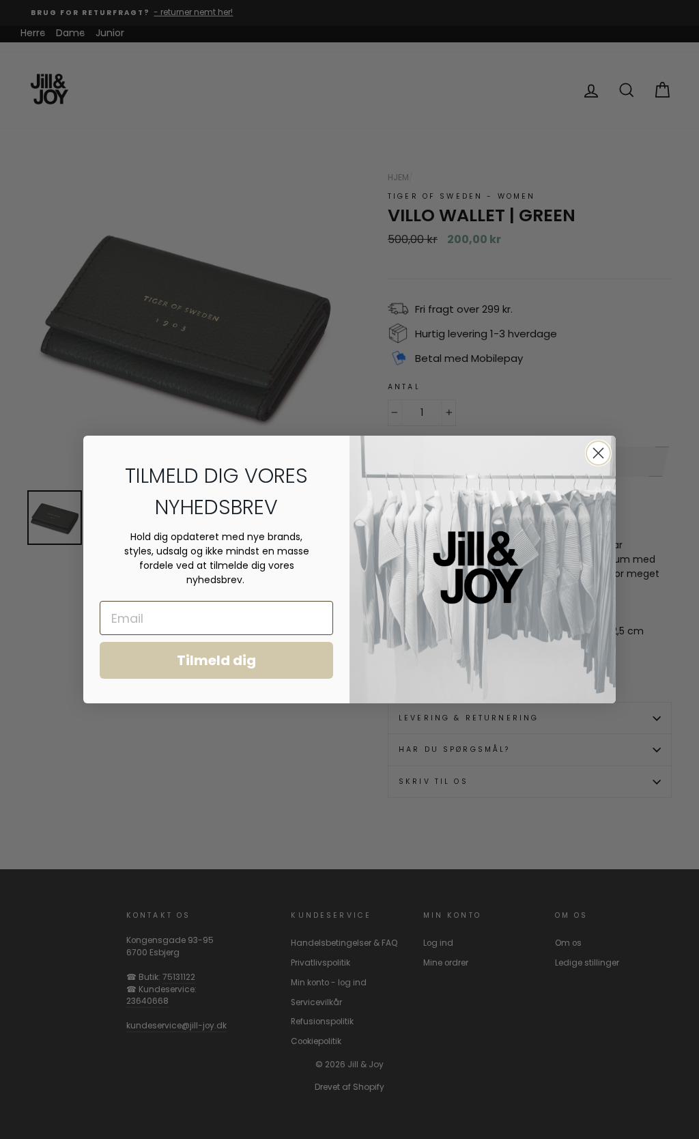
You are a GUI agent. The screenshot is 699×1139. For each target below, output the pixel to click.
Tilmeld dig (216, 660)
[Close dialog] (598, 453)
